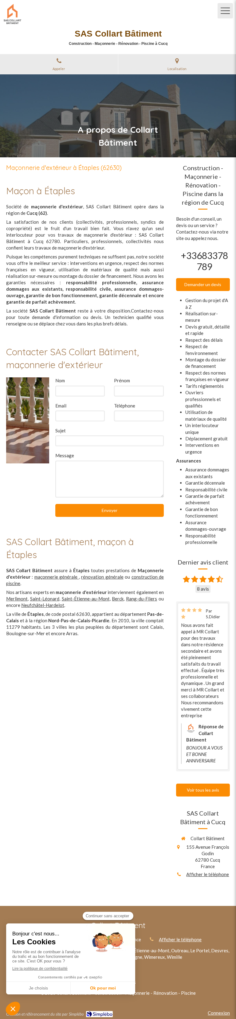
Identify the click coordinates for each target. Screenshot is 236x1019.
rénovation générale (102, 577)
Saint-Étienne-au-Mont (86, 598)
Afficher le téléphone (207, 874)
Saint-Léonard (44, 598)
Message (64, 455)
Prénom (122, 380)
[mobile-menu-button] (225, 10)
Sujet (60, 430)
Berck (118, 598)
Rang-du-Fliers (141, 598)
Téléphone (124, 405)
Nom (60, 380)
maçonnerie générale (56, 577)
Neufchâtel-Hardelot (42, 605)
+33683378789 (204, 261)
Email (60, 405)
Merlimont (17, 598)
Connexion (219, 1013)
